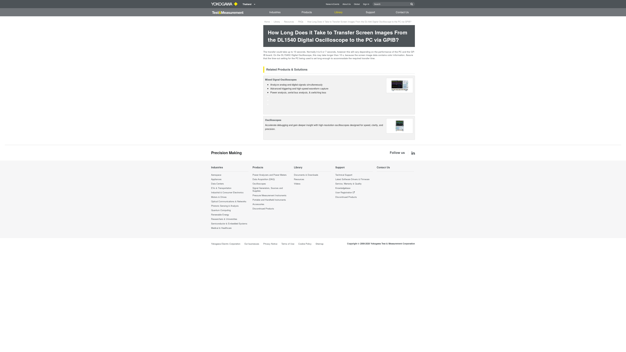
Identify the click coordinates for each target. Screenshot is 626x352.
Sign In (366, 4)
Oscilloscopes (273, 120)
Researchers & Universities (224, 218)
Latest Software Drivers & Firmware (352, 179)
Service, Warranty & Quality (348, 183)
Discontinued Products (263, 208)
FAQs (300, 21)
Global (357, 4)
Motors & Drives (219, 196)
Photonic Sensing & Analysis (225, 205)
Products (307, 12)
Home (267, 21)
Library (339, 12)
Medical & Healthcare (221, 227)
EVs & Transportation (221, 188)
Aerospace (216, 174)
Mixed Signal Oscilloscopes (281, 79)
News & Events (332, 4)
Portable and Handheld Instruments (269, 199)
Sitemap (319, 243)
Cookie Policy (305, 243)
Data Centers (217, 183)
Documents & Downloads (306, 174)
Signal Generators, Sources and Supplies (268, 189)
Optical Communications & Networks (228, 201)
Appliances (216, 179)
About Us (347, 4)
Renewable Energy (220, 214)
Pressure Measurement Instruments (269, 195)
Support (370, 12)
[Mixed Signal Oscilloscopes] (399, 85)
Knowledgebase (342, 188)
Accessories (258, 204)
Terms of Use (287, 243)
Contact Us (402, 12)
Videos (297, 183)
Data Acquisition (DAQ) (264, 179)
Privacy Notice (270, 243)
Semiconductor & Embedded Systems (229, 223)
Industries (275, 12)
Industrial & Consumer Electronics (227, 192)
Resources (289, 21)
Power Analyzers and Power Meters (270, 174)
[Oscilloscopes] (399, 125)
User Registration (343, 192)
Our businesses (251, 243)
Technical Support (343, 174)
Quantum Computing (221, 210)
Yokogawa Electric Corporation (225, 243)
